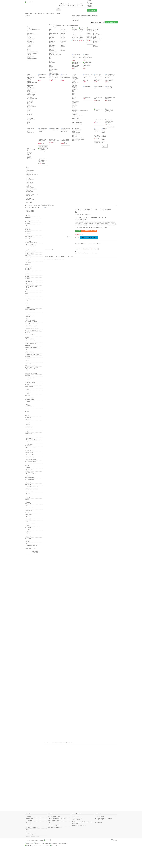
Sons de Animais (75, 89)
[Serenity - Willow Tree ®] (76, 55)
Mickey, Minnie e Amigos (31, 365)
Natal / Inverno (30, 41)
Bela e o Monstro (30, 105)
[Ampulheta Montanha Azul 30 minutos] (105, 131)
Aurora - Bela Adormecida (31, 347)
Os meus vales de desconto (55, 827)
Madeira (62, 38)
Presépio (51, 66)
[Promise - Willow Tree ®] (88, 63)
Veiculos (73, 99)
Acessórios (51, 32)
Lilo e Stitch (29, 113)
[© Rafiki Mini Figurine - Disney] (65, 75)
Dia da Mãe (29, 152)
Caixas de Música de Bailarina (33, 29)
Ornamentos (52, 68)
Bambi (28, 103)
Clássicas (51, 46)
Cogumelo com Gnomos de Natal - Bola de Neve (109, 121)
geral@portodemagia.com (80, 825)
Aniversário (29, 157)
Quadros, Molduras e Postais (78, 137)
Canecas (29, 131)
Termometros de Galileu (77, 130)
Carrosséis (29, 30)
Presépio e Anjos (75, 117)
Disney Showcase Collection (32, 323)
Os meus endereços (53, 822)
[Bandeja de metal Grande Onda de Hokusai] (43, 133)
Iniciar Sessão (51, 24)
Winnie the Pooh (29, 386)
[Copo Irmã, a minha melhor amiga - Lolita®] (54, 133)
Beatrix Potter (75, 79)
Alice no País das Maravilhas (32, 341)
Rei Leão (28, 380)
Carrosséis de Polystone (31, 242)
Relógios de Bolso (76, 133)
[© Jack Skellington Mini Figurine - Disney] (54, 75)
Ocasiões (29, 48)
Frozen (28, 111)
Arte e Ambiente (30, 44)
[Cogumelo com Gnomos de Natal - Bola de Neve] (110, 114)
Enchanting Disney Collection (32, 328)
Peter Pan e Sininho (30, 382)
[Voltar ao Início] (25, 205)
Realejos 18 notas (31, 28)
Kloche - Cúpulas (75, 140)
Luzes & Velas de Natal (77, 123)
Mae (50, 57)
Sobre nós (29, 54)
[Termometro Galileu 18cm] (97, 131)
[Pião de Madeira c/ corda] (99, 91)
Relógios (73, 131)
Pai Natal (74, 111)
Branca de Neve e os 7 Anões (32, 354)
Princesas (51, 37)
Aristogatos (29, 99)
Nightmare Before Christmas (32, 373)
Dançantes (63, 37)
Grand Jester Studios (31, 91)
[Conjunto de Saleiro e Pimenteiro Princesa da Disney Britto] (65, 133)
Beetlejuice (74, 83)
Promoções (28, 816)
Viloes (28, 123)
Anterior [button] (44, 222)
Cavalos (62, 42)
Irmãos (50, 61)
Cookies (28, 57)
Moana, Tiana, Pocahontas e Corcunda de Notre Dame (32, 368)
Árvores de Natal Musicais (77, 115)
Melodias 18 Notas (31, 56)
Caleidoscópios (75, 102)
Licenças (29, 46)
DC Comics (74, 77)
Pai (50, 58)
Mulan (28, 122)
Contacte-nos (29, 825)
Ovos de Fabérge (64, 32)
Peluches (74, 103)
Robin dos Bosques (30, 377)
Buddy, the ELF (75, 82)
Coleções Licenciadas (31, 75)
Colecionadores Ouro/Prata (33, 52)
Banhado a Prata (29, 283)
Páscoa (28, 150)
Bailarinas (51, 36)
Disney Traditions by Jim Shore (33, 330)
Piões (73, 90)
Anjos (62, 48)
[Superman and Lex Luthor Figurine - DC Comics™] (110, 76)
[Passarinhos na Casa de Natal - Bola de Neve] (90, 30)
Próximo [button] (72, 222)
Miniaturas (29, 32)
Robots (73, 94)
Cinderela (29, 109)
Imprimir (78, 243)
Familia (51, 56)
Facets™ (29, 90)
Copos (28, 130)
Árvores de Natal (75, 113)
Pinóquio (73, 91)
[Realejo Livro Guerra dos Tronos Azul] (99, 76)
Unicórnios (51, 44)
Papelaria (29, 45)
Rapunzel (28, 375)
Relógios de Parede (76, 132)
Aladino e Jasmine (31, 94)
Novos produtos (29, 818)
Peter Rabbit (52, 41)
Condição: (86, 214)
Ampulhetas (74, 136)
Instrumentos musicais (31, 433)
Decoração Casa (30, 132)
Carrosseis (74, 97)
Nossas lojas (29, 822)
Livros (50, 29)
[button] (53, 26)
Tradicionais (74, 87)
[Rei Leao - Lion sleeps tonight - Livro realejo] (75, 30)
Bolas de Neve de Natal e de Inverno (79, 110)
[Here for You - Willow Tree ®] (88, 55)
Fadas (50, 38)
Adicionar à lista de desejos (94, 243)
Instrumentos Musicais (31, 251)
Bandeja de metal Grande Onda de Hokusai (42, 141)
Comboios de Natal (76, 119)
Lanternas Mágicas (31, 38)
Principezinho (52, 45)
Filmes (28, 93)
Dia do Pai (29, 153)
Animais (51, 40)
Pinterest (95, 248)
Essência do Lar (30, 42)
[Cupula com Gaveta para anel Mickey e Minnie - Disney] (43, 153)
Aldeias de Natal (75, 118)
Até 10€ (28, 49)
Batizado (29, 156)
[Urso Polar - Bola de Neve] (99, 114)
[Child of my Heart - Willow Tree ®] (76, 63)
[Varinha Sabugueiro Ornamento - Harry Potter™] (88, 76)
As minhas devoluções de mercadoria (57, 818)
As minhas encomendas (54, 816)
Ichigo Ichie (74, 85)
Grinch (73, 81)
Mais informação (49, 256)
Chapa (73, 93)
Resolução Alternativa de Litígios (33, 836)
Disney (28, 36)
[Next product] (116, 205)
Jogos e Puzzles (75, 101)
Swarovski (63, 33)
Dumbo (28, 110)
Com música (63, 41)
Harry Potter (74, 75)
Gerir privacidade (98, 822)
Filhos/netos (52, 62)
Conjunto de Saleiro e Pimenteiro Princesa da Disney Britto (65, 141)
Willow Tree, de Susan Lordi (33, 34)
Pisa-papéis (28, 495)
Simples (51, 30)
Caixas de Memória (53, 73)
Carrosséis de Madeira (54, 52)
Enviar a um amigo (49, 249)
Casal (50, 64)
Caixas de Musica (31, 26)
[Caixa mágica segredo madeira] (110, 91)
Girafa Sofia (52, 42)
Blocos (27, 499)
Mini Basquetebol (86, 97)
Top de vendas (29, 820)
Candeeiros (74, 135)
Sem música (63, 50)
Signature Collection (53, 69)
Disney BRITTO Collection (31, 321)
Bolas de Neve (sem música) (78, 139)
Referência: (77, 214)
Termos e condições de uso (33, 53)
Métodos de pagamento (32, 58)
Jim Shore (29, 37)
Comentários (29, 60)
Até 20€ (28, 50)
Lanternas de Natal (76, 121)
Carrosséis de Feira (53, 53)
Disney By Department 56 (31, 325)
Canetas (28, 497)
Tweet (78, 248)
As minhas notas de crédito (55, 820)
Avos (50, 60)
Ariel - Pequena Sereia (32, 98)
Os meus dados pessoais (54, 825)
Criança (62, 36)
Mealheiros (74, 107)
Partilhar (86, 248)
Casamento (29, 158)
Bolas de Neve (30, 33)
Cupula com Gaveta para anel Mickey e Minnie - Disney (42, 160)
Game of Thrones (75, 78)
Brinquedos (29, 40)
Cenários (28, 401)
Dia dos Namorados (31, 149)
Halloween (29, 154)
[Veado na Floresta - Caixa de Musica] (82, 30)
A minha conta (51, 813)
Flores (50, 70)
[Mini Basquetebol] (88, 91)
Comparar (84, 243)
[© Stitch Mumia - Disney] (43, 75)
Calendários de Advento (77, 122)
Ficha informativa (60, 256)
